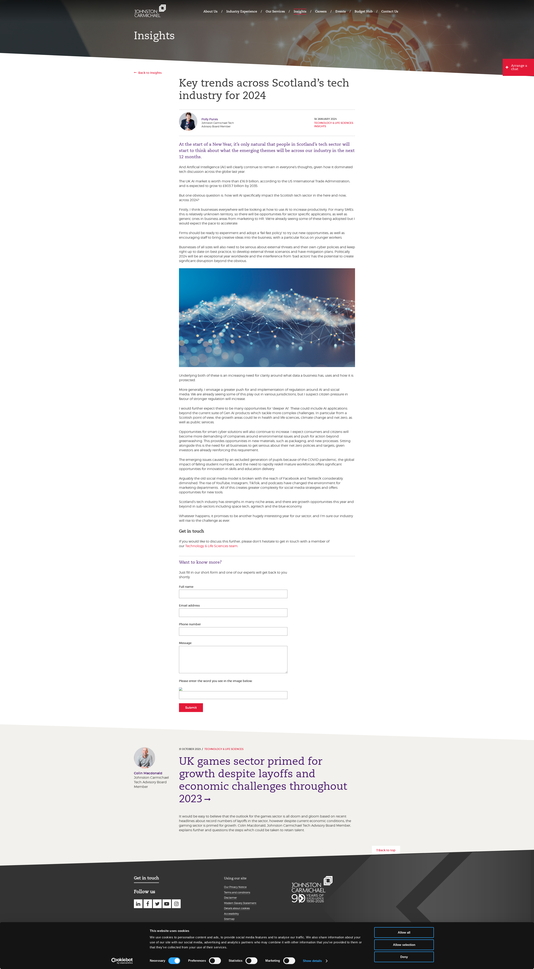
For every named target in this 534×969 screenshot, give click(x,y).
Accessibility (231, 913)
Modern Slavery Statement (240, 903)
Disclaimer (230, 897)
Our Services (275, 11)
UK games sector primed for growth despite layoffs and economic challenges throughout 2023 (263, 780)
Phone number (190, 624)
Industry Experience (241, 11)
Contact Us (389, 11)
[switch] (215, 960)
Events (340, 11)
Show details (312, 961)
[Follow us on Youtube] (166, 903)
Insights (300, 11)
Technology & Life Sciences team (211, 546)
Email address (189, 605)
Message (185, 643)
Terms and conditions (237, 892)
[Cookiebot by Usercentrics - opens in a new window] (122, 961)
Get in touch (146, 877)
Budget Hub (364, 11)
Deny (404, 957)
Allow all (404, 932)
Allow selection (404, 944)
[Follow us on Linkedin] (138, 903)
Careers (321, 11)
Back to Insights (150, 72)
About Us (210, 11)
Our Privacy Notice (235, 887)
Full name (186, 586)
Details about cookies (237, 908)
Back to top (386, 850)
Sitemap (229, 918)
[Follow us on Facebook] (148, 903)
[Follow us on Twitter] (157, 903)
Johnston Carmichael (150, 11)
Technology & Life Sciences (223, 749)
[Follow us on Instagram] (176, 903)
